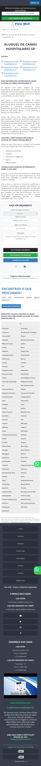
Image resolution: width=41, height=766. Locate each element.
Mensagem (20, 233)
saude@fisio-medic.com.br (25, 602)
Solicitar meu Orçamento (20, 250)
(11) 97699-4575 (21, 657)
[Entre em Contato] (25, 266)
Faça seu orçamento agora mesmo (20, 14)
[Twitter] (20, 621)
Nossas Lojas (20, 551)
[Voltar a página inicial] (20, 25)
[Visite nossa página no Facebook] (20, 633)
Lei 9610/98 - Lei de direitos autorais (20, 522)
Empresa (20, 544)
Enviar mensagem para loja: (20, 210)
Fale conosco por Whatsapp (20, 18)
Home (20, 529)
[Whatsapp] (16, 266)
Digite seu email (20, 217)
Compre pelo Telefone (20, 260)
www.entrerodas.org (20, 703)
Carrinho (20, 573)
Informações (20, 558)
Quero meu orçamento (11, 306)
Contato (20, 566)
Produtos (20, 536)
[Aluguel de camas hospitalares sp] (10, 62)
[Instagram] (20, 627)
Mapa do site (20, 580)
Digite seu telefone (21, 225)
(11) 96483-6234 (21, 670)
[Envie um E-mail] (20, 615)
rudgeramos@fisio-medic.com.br (25, 609)
